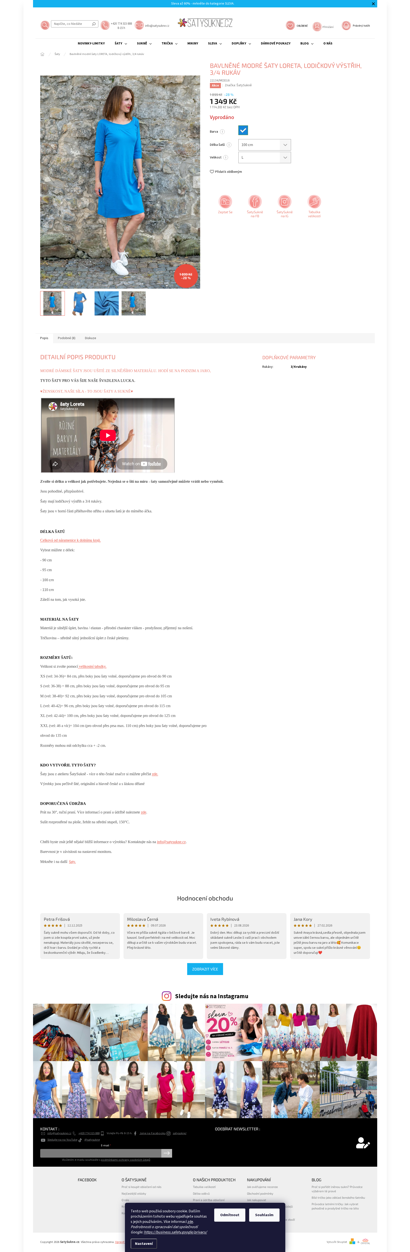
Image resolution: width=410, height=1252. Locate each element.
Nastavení (144, 1243)
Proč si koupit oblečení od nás (141, 1187)
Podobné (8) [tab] (66, 338)
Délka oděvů (201, 1193)
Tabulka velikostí (204, 1187)
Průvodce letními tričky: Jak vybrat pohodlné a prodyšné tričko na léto (335, 1206)
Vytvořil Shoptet (337, 1242)
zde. (155, 774)
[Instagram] (284, 208)
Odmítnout (229, 1215)
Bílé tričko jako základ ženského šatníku (338, 1197)
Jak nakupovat (256, 1200)
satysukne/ (179, 1133)
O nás (125, 1200)
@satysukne (92, 1140)
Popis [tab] (44, 338)
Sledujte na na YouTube (62, 1140)
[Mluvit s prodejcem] (225, 208)
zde (190, 1221)
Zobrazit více (205, 969)
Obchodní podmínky (260, 1193)
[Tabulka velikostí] (314, 208)
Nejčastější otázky (134, 1193)
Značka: (238, 85)
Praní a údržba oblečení (209, 1200)
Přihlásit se (166, 1153)
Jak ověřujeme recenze (262, 1187)
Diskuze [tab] (90, 338)
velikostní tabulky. (92, 666)
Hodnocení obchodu (205, 898)
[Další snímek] (196, 182)
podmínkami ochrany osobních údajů (125, 1160)
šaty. (72, 862)
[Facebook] (254, 208)
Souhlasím (264, 1215)
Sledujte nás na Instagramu (211, 996)
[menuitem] (91, 43)
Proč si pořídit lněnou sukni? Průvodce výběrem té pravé (337, 1189)
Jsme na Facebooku (153, 1133)
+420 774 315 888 (89, 1133)
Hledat (94, 24)
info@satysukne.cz (171, 842)
